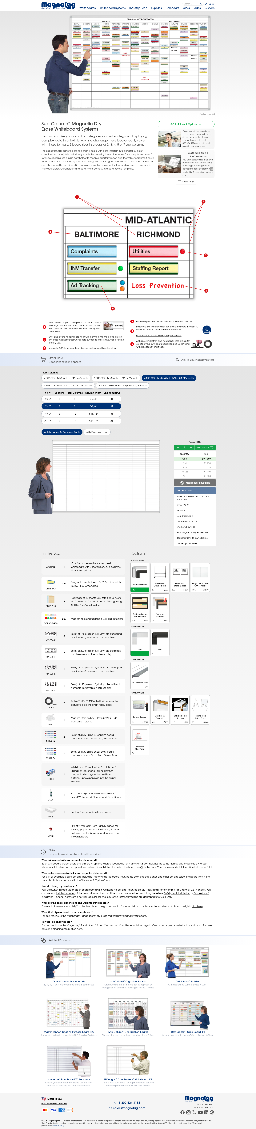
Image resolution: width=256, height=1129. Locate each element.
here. (80, 928)
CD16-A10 (51, 606)
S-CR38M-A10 (50, 623)
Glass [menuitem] (186, 8)
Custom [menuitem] (210, 8)
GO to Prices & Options (184, 124)
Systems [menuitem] (113, 8)
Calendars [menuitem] (172, 8)
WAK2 (50, 836)
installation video (65, 893)
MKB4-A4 (50, 741)
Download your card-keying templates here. (158, 335)
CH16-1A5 (51, 588)
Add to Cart (203, 447)
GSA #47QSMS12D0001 (54, 1103)
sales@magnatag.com (194, 146)
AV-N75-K (50, 690)
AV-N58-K (50, 657)
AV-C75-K (50, 674)
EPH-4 (51, 779)
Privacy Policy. (58, 1125)
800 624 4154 (189, 143)
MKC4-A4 (50, 758)
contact (187, 140)
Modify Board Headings (198, 482)
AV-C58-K (50, 640)
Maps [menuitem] (197, 8)
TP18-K (51, 707)
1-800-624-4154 (129, 1103)
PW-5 (50, 816)
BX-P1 (50, 724)
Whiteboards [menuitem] (87, 8)
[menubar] (147, 8)
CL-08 (50, 799)
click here (197, 906)
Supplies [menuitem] (156, 8)
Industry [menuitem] (138, 8)
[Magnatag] (200, 1099)
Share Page (188, 181)
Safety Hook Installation (177, 893)
